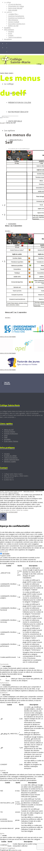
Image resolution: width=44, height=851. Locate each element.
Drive (6, 435)
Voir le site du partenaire (8, 336)
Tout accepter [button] (4, 510)
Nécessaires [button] (4, 552)
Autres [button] (2, 833)
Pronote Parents (9, 432)
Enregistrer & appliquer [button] (7, 848)
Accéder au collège (10, 456)
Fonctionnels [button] (4, 664)
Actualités (7, 439)
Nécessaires (5, 554)
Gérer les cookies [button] (22, 510)
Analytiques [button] (4, 693)
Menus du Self (9, 430)
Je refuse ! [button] (13, 510)
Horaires (7, 454)
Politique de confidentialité (8, 512)
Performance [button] (4, 683)
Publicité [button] (3, 771)
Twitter (7, 382)
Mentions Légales (10, 461)
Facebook (7, 384)
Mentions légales (29, 491)
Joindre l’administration (11, 459)
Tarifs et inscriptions (10, 458)
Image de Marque (13, 493)
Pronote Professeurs (11, 433)
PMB (5, 437)
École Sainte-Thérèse (11, 441)
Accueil (2, 123)
